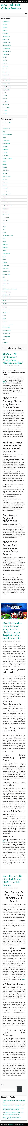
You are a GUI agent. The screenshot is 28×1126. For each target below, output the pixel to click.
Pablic (4, 232)
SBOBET (5, 382)
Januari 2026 (6, 39)
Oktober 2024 (6, 84)
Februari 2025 (6, 72)
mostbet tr (5, 220)
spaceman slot (6, 327)
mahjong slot (6, 188)
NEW (4, 226)
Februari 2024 (6, 107)
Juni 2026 (5, 27)
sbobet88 (5, 262)
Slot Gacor (5, 301)
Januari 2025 (6, 75)
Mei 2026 (5, 30)
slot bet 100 (6, 280)
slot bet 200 (6, 283)
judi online (5, 179)
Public (4, 241)
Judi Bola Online (6, 176)
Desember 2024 (6, 78)
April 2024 (5, 101)
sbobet (4, 841)
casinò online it (6, 143)
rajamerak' (5, 247)
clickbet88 (5, 149)
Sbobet (4, 259)
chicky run (5, 146)
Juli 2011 (5, 113)
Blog (4, 131)
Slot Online (5, 304)
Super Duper (18, 365)
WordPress (11, 1124)
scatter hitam (6, 265)
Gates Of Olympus (7, 158)
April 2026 (5, 33)
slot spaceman (6, 310)
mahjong (5, 185)
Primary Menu (26, 13)
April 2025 (5, 66)
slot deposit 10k (6, 292)
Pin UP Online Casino (8, 235)
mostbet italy (6, 217)
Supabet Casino (6, 333)
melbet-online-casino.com (9, 206)
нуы (4, 339)
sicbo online (5, 268)
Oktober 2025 (6, 48)
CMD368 (5, 152)
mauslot (5, 197)
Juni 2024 (5, 95)
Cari (2, 1085)
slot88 (4, 318)
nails (4, 223)
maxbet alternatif (7, 203)
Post (4, 238)
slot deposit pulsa (7, 298)
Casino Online (6, 140)
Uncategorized (6, 336)
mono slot (5, 211)
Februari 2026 (6, 36)
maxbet (4, 200)
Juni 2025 (5, 60)
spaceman (5, 321)
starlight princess (7, 330)
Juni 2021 (5, 110)
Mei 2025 (5, 63)
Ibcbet (4, 161)
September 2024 (7, 87)
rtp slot (4, 256)
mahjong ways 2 (6, 194)
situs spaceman (6, 274)
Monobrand (5, 214)
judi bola (5, 173)
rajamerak (5, 244)
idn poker (5, 164)
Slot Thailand (6, 312)
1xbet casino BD (6, 122)
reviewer (5, 250)
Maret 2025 (6, 69)
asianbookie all (6, 128)
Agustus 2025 (6, 54)
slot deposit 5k (6, 295)
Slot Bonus (5, 286)
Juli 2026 (5, 24)
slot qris (5, 307)
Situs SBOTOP (6, 271)
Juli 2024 (5, 92)
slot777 (4, 315)
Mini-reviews (6, 209)
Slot (4, 277)
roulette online (6, 253)
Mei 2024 (5, 98)
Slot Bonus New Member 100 (10, 289)
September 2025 (7, 51)
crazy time (5, 155)
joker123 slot (6, 170)
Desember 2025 (6, 42)
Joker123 (5, 167)
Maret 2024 (6, 104)
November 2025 (7, 45)
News (4, 229)
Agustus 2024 (6, 90)
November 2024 (7, 81)
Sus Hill (21, 1124)
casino (4, 137)
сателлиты (5, 342)
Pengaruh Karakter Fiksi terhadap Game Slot (13, 1105)
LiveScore (5, 182)
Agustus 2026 (6, 21)
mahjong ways (6, 191)
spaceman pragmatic (8, 324)
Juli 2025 (5, 57)
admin (19, 641)
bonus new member (7, 134)
